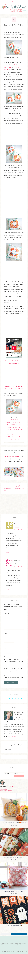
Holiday (10, 424)
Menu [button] (15, 1)
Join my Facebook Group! (13, 456)
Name (6, 633)
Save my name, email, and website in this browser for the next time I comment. (13, 661)
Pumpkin (17, 439)
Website (6, 649)
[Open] (14, 807)
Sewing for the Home (14, 429)
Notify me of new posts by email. (13, 677)
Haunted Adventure (13, 422)
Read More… (13, 736)
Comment (7, 613)
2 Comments (14, 28)
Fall (8, 434)
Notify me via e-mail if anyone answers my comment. (13, 670)
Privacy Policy (14, 940)
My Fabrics (17, 424)
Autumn (19, 432)
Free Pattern (19, 389)
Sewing (17, 427)
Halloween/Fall (14, 420)
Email (6, 641)
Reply (7, 552)
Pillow (10, 439)
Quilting (11, 427)
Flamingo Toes (14, 8)
